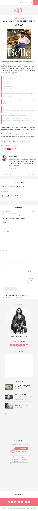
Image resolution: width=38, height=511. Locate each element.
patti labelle (6, 141)
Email (5, 257)
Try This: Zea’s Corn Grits (9, 195)
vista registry (6, 220)
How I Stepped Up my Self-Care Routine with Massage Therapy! (23, 396)
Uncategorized (19, 18)
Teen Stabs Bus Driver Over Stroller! (13, 186)
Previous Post (7, 174)
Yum (29, 141)
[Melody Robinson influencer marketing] (12, 452)
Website (5, 264)
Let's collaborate (21, 448)
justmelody (14, 145)
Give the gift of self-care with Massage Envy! (22, 386)
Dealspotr (24, 451)
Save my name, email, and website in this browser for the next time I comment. (30, 278)
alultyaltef (6, 211)
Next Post (31, 174)
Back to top (31, 508)
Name (5, 251)
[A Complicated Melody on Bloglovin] (19, 458)
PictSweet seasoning (18, 132)
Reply (33, 211)
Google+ (21, 461)
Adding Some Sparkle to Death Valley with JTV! (22, 404)
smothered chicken (19, 141)
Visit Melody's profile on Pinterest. (19, 444)
